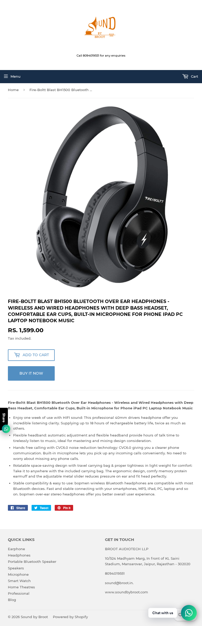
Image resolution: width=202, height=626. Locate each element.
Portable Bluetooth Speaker (32, 561)
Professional (18, 593)
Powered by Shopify (70, 617)
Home (13, 90)
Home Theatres (21, 587)
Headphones (19, 555)
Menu (16, 76)
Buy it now (31, 373)
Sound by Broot (34, 617)
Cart (194, 76)
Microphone (18, 574)
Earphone (16, 549)
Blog (12, 600)
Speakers (16, 568)
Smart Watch (19, 581)
